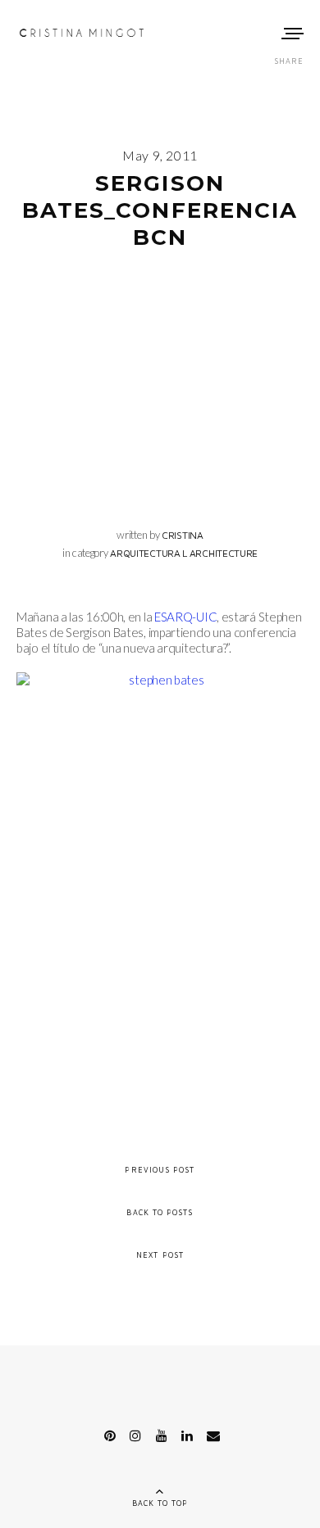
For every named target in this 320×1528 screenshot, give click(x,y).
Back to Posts (159, 1212)
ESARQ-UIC (185, 616)
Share (289, 61)
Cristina (182, 535)
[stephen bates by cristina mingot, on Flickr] (160, 875)
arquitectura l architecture (184, 553)
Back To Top (160, 1503)
